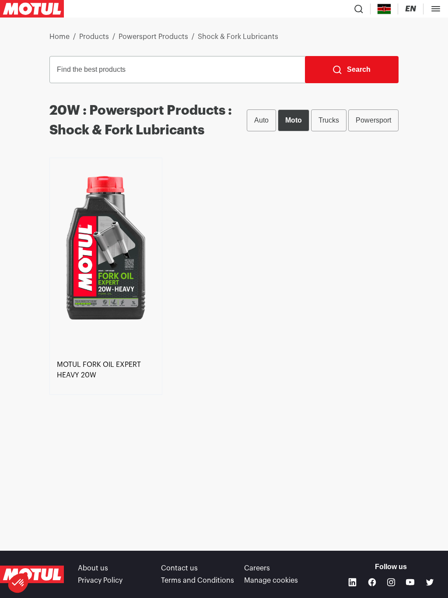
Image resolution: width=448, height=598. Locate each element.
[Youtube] (410, 582)
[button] (18, 583)
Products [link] (94, 36)
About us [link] (93, 568)
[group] (323, 120)
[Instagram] (391, 582)
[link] (106, 257)
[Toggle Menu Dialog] (435, 9)
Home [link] (59, 36)
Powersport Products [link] (153, 36)
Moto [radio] (293, 120)
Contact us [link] (179, 568)
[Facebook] (372, 582)
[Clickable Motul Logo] (32, 9)
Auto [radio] (261, 120)
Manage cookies (271, 580)
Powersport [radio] (373, 120)
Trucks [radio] (328, 120)
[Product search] (358, 8)
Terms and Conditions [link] (197, 580)
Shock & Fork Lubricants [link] (238, 36)
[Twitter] (429, 582)
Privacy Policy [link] (100, 580)
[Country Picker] (384, 9)
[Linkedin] (352, 582)
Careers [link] (257, 568)
